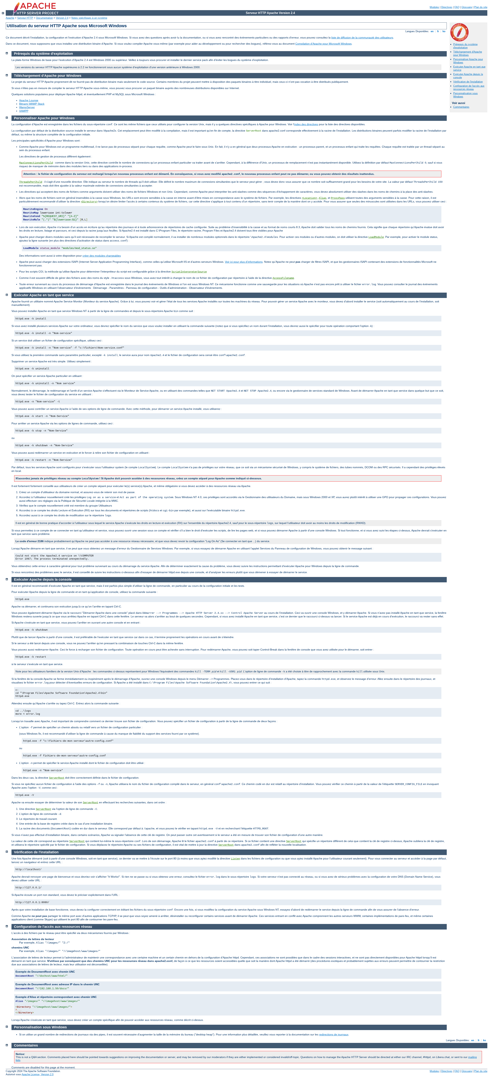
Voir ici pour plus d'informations (244, 261)
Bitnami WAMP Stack (31, 103)
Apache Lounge (28, 100)
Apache (10, 17)
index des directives (306, 124)
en (432, 31)
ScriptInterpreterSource (189, 271)
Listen (235, 858)
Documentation (44, 17)
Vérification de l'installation (468, 81)
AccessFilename (283, 278)
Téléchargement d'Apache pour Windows (467, 53)
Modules (434, 7)
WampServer (27, 107)
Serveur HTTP (25, 17)
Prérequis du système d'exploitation (465, 46)
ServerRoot (56, 777)
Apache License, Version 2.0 (37, 1074)
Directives (446, 7)
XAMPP (23, 110)
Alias (322, 198)
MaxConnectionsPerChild (36, 162)
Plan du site (480, 7)
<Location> (309, 198)
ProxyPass (338, 198)
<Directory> (89, 201)
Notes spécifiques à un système (89, 17)
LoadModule (376, 237)
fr (438, 31)
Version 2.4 (62, 17)
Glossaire (466, 7)
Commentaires (461, 107)
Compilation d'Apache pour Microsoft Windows (323, 43)
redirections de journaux (333, 1034)
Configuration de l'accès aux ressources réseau (468, 87)
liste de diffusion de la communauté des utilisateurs (362, 37)
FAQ (456, 7)
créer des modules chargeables (101, 255)
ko (444, 31)
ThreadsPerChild (30, 181)
